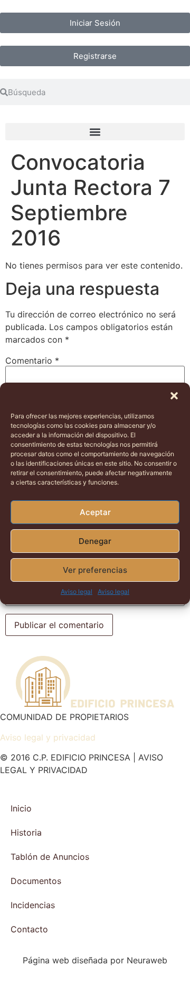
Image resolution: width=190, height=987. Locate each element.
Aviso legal (76, 591)
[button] (174, 395)
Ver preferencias (95, 570)
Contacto (29, 929)
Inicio (21, 808)
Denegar (95, 541)
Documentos (36, 881)
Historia (26, 832)
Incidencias (33, 905)
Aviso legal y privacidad (48, 737)
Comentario (32, 360)
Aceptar (95, 512)
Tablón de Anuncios (50, 856)
